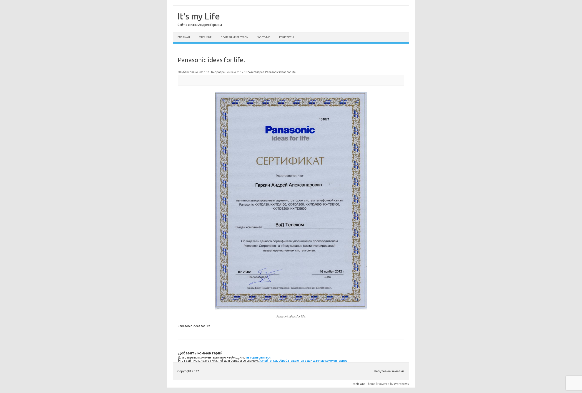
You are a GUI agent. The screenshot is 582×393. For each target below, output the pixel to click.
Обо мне (205, 37)
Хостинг (263, 37)
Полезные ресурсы (234, 37)
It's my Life (199, 16)
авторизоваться (258, 357)
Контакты (286, 37)
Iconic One (358, 383)
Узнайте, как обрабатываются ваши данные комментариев (303, 360)
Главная (184, 37)
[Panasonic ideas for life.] (291, 201)
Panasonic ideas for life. (280, 72)
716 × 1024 (243, 72)
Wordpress (401, 383)
